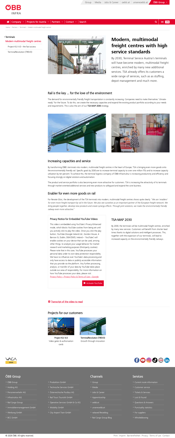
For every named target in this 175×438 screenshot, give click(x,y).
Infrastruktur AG (14, 397)
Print (116, 435)
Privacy (145, 435)
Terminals (23, 27)
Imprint (122, 435)
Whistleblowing (141, 417)
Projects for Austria (36, 21)
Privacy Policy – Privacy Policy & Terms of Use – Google (74, 276)
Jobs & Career (111, 2)
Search (82, 21)
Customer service (142, 387)
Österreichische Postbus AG (61, 392)
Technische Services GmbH (61, 387)
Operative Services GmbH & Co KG (64, 402)
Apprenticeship (98, 397)
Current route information (146, 382)
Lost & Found (140, 397)
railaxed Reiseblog (100, 412)
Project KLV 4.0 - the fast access (22, 46)
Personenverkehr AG (16, 392)
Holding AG (12, 387)
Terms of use (155, 435)
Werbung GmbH (14, 412)
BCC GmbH (12, 417)
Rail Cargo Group (15, 402)
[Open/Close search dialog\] (156, 22)
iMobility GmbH (56, 407)
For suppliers (140, 412)
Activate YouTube (94, 283)
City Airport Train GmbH (60, 412)
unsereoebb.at (140, 2)
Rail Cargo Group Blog (102, 417)
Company (16, 21)
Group (88, 2)
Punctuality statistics (143, 407)
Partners (56, 21)
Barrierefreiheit (133, 435)
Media (98, 2)
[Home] (8, 22)
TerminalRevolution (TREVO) (20, 52)
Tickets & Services (142, 392)
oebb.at (126, 2)
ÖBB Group (12, 382)
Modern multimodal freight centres (39, 27)
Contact (70, 21)
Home (8, 27)
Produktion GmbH (57, 382)
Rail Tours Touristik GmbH (60, 397)
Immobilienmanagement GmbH (21, 407)
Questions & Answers (143, 402)
